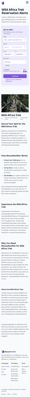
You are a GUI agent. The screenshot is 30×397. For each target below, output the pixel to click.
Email (4, 36)
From (4, 51)
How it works (5, 366)
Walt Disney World (24, 371)
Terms (9, 394)
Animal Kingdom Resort (24, 118)
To (16, 51)
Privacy (3, 394)
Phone (5, 44)
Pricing (3, 369)
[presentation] (9, 54)
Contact (3, 374)
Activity (7, 65)
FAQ (2, 372)
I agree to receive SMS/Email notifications (13, 80)
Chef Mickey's (15, 366)
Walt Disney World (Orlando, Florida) (11, 118)
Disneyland (25, 366)
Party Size (6, 58)
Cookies (14, 394)
